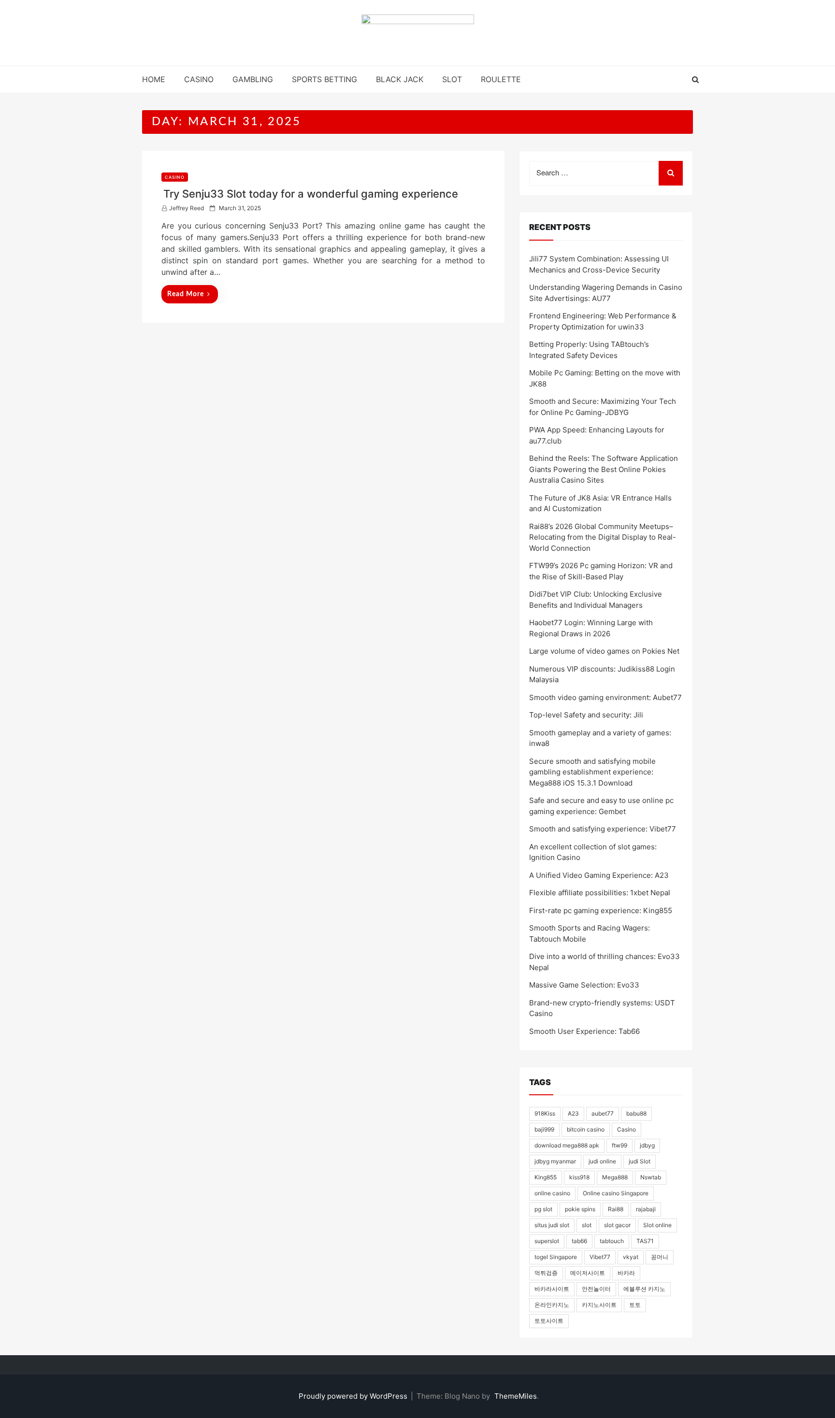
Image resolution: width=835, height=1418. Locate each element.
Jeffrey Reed (186, 208)
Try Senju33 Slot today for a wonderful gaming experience (310, 193)
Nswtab (650, 1177)
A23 (573, 1113)
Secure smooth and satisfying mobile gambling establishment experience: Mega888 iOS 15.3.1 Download (592, 772)
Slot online (657, 1225)
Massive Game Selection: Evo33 (584, 984)
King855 (545, 1177)
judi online (602, 1161)
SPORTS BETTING (324, 79)
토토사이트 (548, 1320)
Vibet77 (600, 1256)
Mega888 (615, 1177)
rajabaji (646, 1209)
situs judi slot (551, 1225)
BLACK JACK (399, 79)
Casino (626, 1129)
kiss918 (579, 1177)
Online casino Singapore (615, 1193)
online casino (552, 1193)
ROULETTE (501, 79)
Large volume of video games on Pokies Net (604, 651)
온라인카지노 (551, 1304)
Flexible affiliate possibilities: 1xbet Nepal (599, 892)
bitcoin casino (586, 1129)
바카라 (626, 1272)
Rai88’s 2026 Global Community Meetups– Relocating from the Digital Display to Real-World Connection (602, 537)
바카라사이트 (551, 1288)
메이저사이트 (587, 1272)
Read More (185, 294)
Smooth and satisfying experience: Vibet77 (602, 828)
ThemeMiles (515, 1396)
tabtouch (612, 1241)
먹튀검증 (546, 1272)
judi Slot (639, 1161)
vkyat (630, 1256)
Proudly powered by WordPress (354, 1396)
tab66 (579, 1241)
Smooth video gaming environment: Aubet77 (605, 697)
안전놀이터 (596, 1288)
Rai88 (615, 1209)
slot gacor (617, 1225)
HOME (153, 79)
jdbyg (647, 1145)
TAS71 (645, 1241)
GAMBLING (252, 79)
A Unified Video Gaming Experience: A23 (599, 875)
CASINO (199, 79)
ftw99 (619, 1145)
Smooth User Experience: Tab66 (584, 1031)
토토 (635, 1304)
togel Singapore (555, 1256)
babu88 (636, 1113)
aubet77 (602, 1113)
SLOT (452, 79)
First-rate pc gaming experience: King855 (600, 910)
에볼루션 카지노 (644, 1288)
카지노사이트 (599, 1304)
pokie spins (580, 1209)
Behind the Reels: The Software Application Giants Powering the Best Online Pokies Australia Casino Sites (603, 469)
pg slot (543, 1209)
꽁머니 (659, 1256)
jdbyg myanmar (555, 1161)
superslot (546, 1241)
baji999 (544, 1129)
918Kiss (544, 1113)
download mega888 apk (566, 1145)
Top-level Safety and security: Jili (586, 714)
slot (586, 1225)
